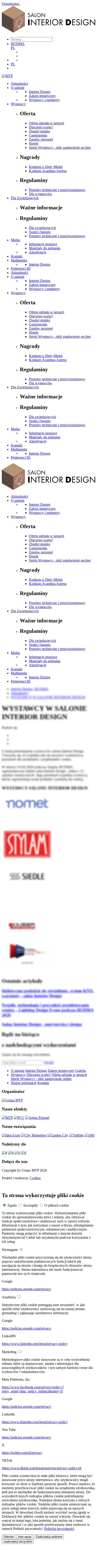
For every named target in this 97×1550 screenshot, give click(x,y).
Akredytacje (37, 252)
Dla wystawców (40, 194)
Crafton (35, 1178)
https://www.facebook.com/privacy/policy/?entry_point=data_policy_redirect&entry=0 (33, 1389)
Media (15, 240)
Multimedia (19, 260)
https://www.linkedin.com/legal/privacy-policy (35, 1344)
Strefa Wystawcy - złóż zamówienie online (41, 1079)
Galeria (80, 1071)
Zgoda (12, 1205)
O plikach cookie (56, 1205)
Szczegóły (30, 1205)
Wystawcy (18, 104)
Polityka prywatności (59, 1529)
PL (13, 48)
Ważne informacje (24, 1083)
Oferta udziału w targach (46, 123)
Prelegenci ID (20, 268)
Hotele (33, 143)
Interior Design (39, 92)
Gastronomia (38, 135)
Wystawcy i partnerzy (44, 100)
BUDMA (18, 44)
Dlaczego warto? (41, 127)
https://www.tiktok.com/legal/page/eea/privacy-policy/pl (41, 1468)
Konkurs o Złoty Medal (45, 167)
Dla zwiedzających (42, 228)
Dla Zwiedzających (25, 198)
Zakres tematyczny (42, 96)
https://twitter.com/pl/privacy (22, 1453)
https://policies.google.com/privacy (26, 1289)
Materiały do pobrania (44, 248)
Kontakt (16, 256)
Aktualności (19, 83)
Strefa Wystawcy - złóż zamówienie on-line (60, 147)
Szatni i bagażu (40, 232)
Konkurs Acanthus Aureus (48, 171)
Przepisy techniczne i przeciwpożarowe (57, 190)
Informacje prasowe (43, 244)
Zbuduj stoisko (39, 131)
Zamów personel (41, 139)
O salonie (17, 88)
